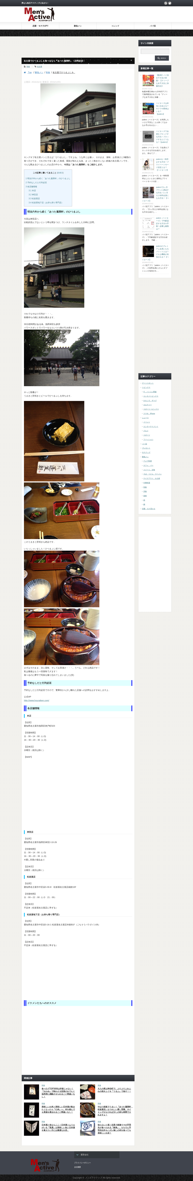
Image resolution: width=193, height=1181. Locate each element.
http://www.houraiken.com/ (36, 700)
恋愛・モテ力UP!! (40, 26)
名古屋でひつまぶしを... (64, 72)
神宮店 (33, 194)
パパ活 (153, 26)
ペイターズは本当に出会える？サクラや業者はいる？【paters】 (162, 108)
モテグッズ (146, 452)
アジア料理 (147, 461)
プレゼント (146, 448)
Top (29, 72)
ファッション (148, 439)
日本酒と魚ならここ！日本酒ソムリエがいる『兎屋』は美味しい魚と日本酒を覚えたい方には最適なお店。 (58, 1127)
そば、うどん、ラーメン (152, 474)
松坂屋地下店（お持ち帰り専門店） (46, 202)
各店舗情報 (31, 186)
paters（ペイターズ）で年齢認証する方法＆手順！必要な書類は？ (162, 223)
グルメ (145, 431)
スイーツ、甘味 (149, 470)
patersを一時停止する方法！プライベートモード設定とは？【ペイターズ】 (162, 164)
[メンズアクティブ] (39, 20)
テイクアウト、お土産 (151, 478)
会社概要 (77, 1167)
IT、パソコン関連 (150, 392)
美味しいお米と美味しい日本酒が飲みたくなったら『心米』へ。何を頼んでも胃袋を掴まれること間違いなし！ (58, 1109)
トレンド (115, 26)
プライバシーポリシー (82, 1162)
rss (165, 3)
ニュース (145, 418)
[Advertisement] (136, 14)
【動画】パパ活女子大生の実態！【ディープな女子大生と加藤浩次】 (162, 80)
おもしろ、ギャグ (150, 400)
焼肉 (145, 496)
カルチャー (147, 405)
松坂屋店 (34, 198)
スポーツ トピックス (151, 409)
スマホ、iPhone (149, 413)
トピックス (146, 387)
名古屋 (39, 66)
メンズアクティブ (93, 1177)
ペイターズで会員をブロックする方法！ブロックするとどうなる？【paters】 (162, 136)
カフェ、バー (148, 465)
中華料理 (146, 483)
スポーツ (146, 435)
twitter (169, 3)
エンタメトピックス (150, 396)
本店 (32, 190)
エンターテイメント (150, 426)
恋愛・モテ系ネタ (148, 509)
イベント (146, 422)
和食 (28, 66)
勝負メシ (78, 26)
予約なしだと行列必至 (36, 182)
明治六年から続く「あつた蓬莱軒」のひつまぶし (48, 178)
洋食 (145, 491)
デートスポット (148, 383)
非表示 (60, 173)
